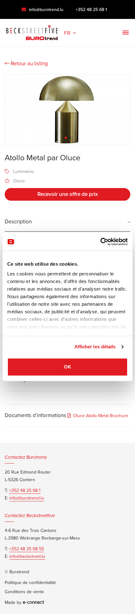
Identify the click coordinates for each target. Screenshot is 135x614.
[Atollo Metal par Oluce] (67, 109)
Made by (13, 602)
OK (67, 366)
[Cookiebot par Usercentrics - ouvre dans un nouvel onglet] (100, 242)
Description (18, 221)
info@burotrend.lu (45, 9)
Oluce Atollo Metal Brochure (100, 415)
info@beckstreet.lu (27, 556)
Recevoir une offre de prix (67, 194)
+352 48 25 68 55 (26, 548)
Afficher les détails (95, 346)
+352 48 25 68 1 (91, 9)
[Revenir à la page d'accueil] (32, 31)
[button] (70, 32)
